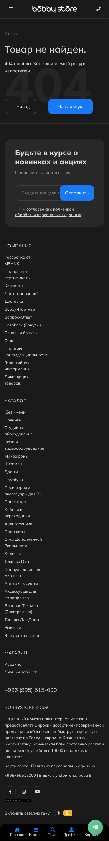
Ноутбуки (14, 479)
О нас (10, 340)
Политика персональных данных (63, 765)
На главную (71, 106)
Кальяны (13, 553)
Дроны (11, 471)
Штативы (13, 463)
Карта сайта (16, 765)
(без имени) (16, 412)
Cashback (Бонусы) (23, 325)
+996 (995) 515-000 (31, 689)
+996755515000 (20, 775)
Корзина (13, 664)
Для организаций (22, 293)
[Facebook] (10, 791)
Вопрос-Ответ (18, 317)
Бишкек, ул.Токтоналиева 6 (65, 775)
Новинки (13, 419)
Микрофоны (16, 456)
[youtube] (37, 791)
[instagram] (23, 791)
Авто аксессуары (21, 583)
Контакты (14, 285)
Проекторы (15, 501)
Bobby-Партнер (20, 309)
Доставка (14, 301)
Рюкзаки (13, 627)
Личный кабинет (21, 671)
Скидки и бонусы (21, 332)
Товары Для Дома (22, 619)
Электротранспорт (23, 635)
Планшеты (15, 531)
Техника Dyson (19, 561)
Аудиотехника (18, 523)
